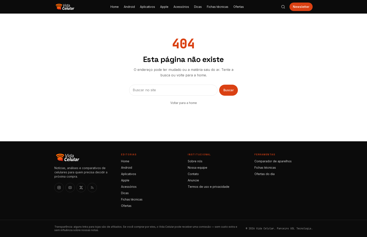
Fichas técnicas (217, 6)
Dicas (198, 6)
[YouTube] (70, 187)
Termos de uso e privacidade (208, 186)
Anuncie (193, 180)
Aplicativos (147, 6)
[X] (81, 187)
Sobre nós (195, 161)
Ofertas (238, 6)
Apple (164, 6)
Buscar (228, 90)
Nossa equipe (197, 167)
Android (129, 6)
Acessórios (181, 6)
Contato (193, 174)
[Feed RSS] (92, 187)
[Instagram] (59, 187)
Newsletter (301, 6)
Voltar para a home (183, 103)
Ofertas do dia (264, 174)
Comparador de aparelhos (273, 161)
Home (114, 6)
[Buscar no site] (283, 6)
